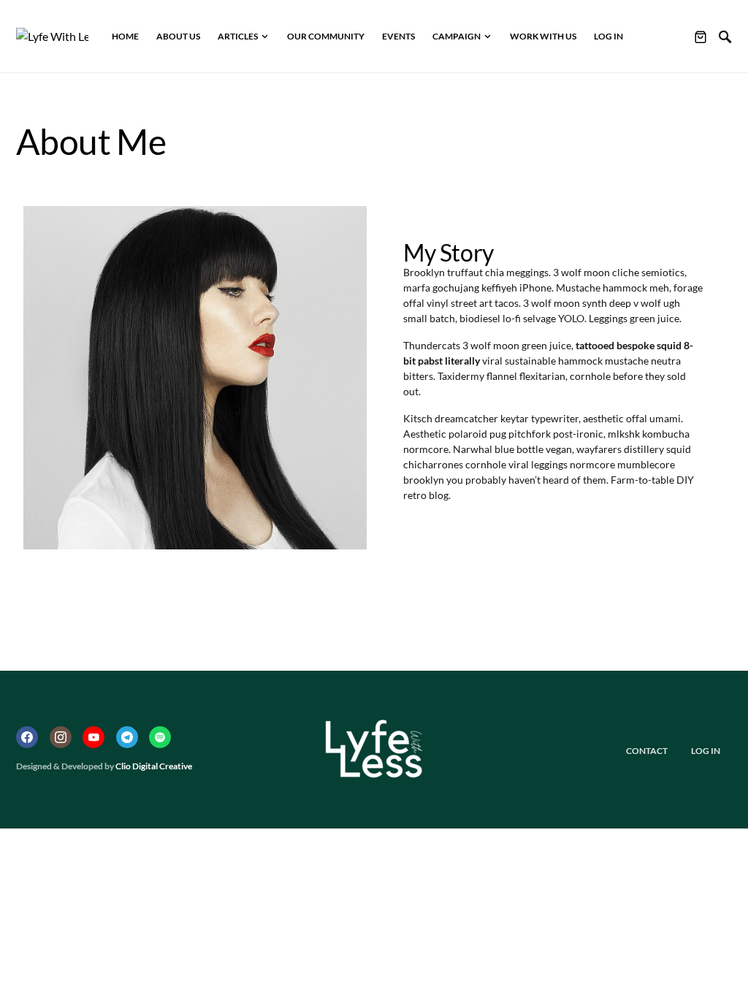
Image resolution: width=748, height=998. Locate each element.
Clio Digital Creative (153, 766)
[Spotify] (160, 737)
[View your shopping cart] (700, 36)
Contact (647, 750)
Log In (705, 750)
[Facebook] (27, 737)
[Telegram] (127, 737)
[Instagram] (61, 737)
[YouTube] (93, 737)
